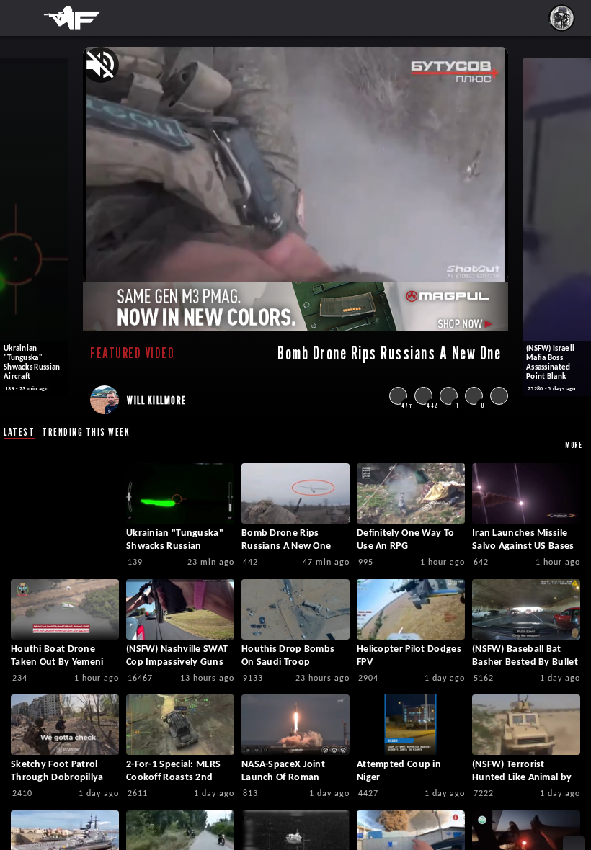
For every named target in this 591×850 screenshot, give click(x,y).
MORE (573, 444)
